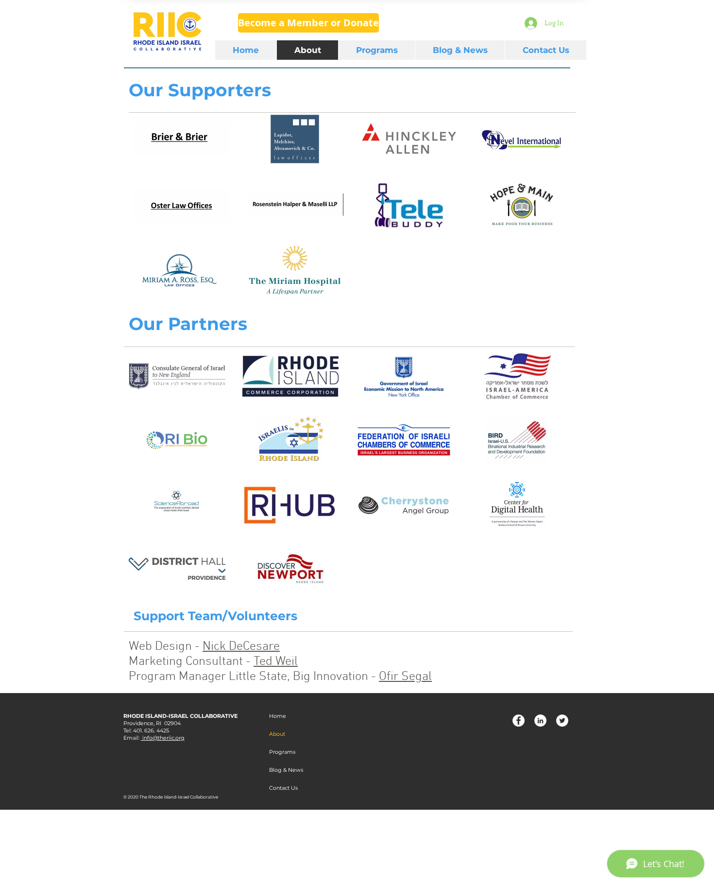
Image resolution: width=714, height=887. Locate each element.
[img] (182, 204)
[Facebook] (518, 720)
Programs (282, 751)
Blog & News (286, 769)
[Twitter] (562, 720)
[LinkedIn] (540, 720)
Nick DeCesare (241, 646)
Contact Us (283, 787)
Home (277, 716)
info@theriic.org (163, 737)
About (277, 733)
